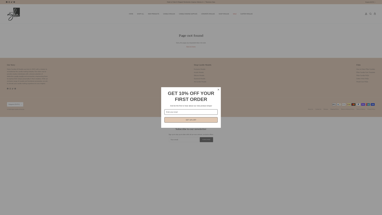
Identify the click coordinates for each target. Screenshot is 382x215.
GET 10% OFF (191, 120)
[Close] (218, 89)
